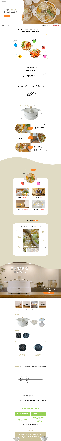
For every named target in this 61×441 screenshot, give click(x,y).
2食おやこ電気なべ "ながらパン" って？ (46, 25)
